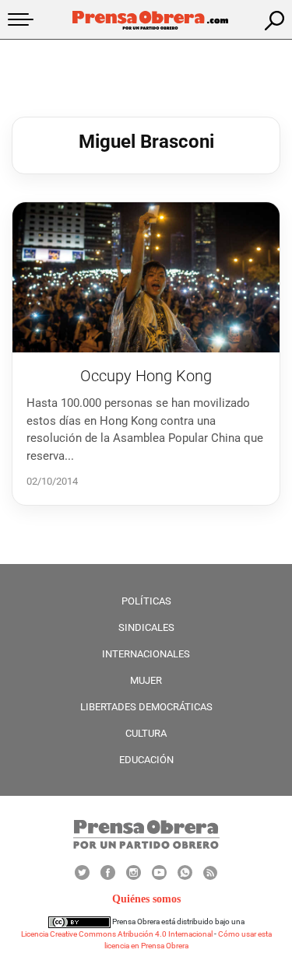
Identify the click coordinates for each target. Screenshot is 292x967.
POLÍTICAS (146, 601)
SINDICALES (146, 627)
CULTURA (146, 733)
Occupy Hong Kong (146, 375)
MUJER (146, 680)
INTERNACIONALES (146, 654)
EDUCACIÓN (146, 760)
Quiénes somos (146, 899)
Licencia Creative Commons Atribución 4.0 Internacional (117, 934)
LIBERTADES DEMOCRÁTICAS (146, 707)
